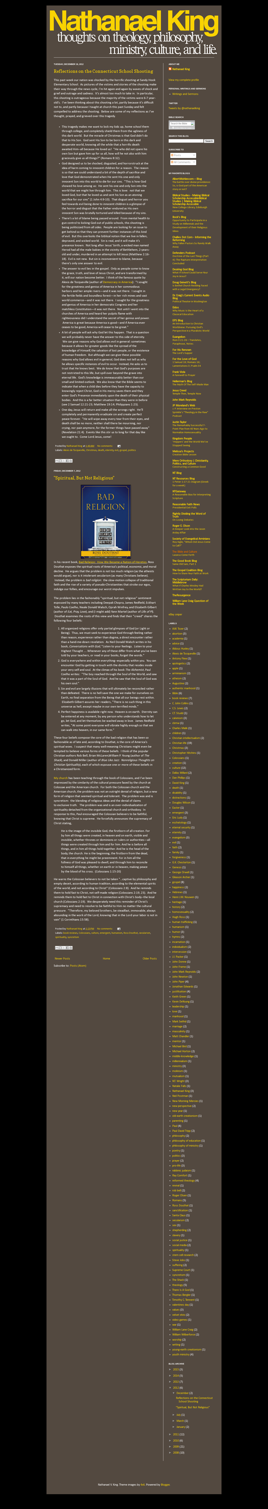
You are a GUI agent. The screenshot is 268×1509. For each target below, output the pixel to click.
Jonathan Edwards (182, 986)
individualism (179, 947)
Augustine (178, 683)
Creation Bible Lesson (184, 454)
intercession (179, 952)
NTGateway (179, 491)
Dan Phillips (179, 777)
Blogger (165, 1484)
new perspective (182, 1106)
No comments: (105, 446)
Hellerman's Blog (182, 381)
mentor (176, 1041)
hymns (176, 937)
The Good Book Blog (184, 561)
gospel (123, 450)
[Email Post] (118, 446)
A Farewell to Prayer (183, 375)
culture (95, 933)
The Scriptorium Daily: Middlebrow (185, 581)
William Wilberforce (183, 1334)
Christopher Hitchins (184, 753)
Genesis (177, 867)
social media (179, 1245)
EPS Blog (177, 320)
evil (116, 450)
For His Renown (181, 350)
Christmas (91, 450)
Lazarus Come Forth (183, 555)
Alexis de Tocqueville (74, 450)
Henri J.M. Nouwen (183, 897)
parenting (177, 1120)
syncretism (73, 937)
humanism (117, 933)
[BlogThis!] (60, 461)
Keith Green (179, 996)
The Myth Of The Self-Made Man (190, 384)
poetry (176, 1150)
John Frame (179, 967)
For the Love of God (184, 359)
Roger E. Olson (181, 525)
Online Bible (179, 128)
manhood (178, 1016)
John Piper (178, 981)
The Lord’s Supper (182, 353)
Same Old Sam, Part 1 (184, 564)
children (176, 733)
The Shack (178, 1280)
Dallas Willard (180, 773)
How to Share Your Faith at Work (190, 573)
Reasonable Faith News (186, 504)
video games (179, 1319)
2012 (176, 1387)
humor (176, 932)
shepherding (179, 1230)
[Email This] (57, 461)
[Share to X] (64, 461)
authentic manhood (183, 688)
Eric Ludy (177, 817)
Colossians (84, 933)
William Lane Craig (182, 1329)
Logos (189, 128)
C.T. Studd (177, 713)
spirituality (60, 937)
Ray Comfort (179, 1175)
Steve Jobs (178, 1260)
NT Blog (177, 473)
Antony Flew (179, 658)
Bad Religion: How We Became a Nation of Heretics (113, 562)
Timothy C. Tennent (183, 1300)
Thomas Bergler (181, 1295)
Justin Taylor (179, 422)
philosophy (178, 1135)
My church (61, 778)
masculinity (178, 1031)
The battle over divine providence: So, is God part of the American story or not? (191, 186)
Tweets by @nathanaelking (184, 108)
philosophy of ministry (185, 1145)
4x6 (143, 1484)
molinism (177, 1071)
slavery (176, 1235)
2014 (176, 1375)
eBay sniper (175, 614)
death (101, 450)
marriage (177, 1026)
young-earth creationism (186, 1349)
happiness (178, 887)
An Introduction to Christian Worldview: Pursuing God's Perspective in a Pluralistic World (190, 327)
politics (132, 450)
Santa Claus (179, 1215)
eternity (109, 450)
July (178, 1415)
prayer (176, 1160)
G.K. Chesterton (181, 862)
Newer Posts (62, 958)
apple (175, 668)
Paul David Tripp (181, 1131)
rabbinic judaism (181, 1170)
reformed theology (183, 1180)
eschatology (179, 822)
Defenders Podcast (183, 253)
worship (177, 1339)
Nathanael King (181, 69)
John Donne (179, 961)
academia (177, 638)
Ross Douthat (131, 933)
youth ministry (180, 1354)
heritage (177, 902)
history (176, 907)
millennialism (179, 1061)
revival (176, 1185)
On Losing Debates (182, 520)
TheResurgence (181, 595)
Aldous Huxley (180, 648)
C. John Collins (180, 703)
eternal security (181, 827)
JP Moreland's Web (183, 405)
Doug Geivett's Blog (184, 282)
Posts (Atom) (78, 965)
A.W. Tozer (178, 628)
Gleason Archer (181, 877)
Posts (177, 155)
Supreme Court (181, 1270)
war (174, 1324)
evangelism (178, 837)
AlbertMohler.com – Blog (187, 179)
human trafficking (182, 922)
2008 (176, 1452)
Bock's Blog (179, 217)
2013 (176, 1381)
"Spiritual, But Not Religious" (84, 478)
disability (177, 792)
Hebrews (177, 892)
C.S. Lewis (178, 708)
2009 (176, 1446)
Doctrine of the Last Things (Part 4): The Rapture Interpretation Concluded (190, 260)
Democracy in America (117, 282)
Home (106, 958)
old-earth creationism (185, 1116)
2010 (176, 1440)
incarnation (178, 942)
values (176, 1309)
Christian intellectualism (186, 738)
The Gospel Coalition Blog (187, 570)
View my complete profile (184, 80)
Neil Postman (180, 1096)
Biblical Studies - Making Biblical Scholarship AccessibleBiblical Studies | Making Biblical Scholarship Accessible (190, 200)
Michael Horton (181, 1051)
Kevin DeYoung (181, 1001)
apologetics (179, 663)
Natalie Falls (179, 1086)
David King (178, 783)
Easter (176, 807)
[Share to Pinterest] (71, 461)
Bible (175, 693)
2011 (176, 1434)
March (180, 1421)
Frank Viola (178, 372)
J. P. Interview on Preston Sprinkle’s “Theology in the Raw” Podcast (190, 412)
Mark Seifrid (179, 1021)
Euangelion (178, 337)
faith (175, 847)
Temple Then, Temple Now (186, 393)
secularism (144, 933)
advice (176, 643)
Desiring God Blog (183, 269)
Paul (174, 1126)
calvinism (177, 718)
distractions (179, 797)
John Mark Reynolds (184, 399)
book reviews (70, 933)
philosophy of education (186, 1140)
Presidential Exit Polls (184, 507)
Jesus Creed (179, 390)
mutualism (178, 1076)
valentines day (180, 1304)
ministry (177, 1066)
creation (177, 763)
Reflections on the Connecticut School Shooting (103, 71)
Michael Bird (179, 1046)
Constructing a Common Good (189, 467)
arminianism (179, 673)
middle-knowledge (183, 1056)
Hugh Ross (178, 917)
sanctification (180, 1210)
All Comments (182, 162)
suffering (177, 1265)
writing (176, 1344)
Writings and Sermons (185, 94)
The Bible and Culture (184, 551)
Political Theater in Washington (189, 301)
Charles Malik (180, 728)
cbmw (175, 723)
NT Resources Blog (183, 478)
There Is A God (181, 1290)
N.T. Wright (178, 1081)
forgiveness (179, 857)
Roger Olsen (179, 1195)
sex (174, 1225)
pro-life (176, 1165)
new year (177, 1111)
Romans (177, 1200)
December (182, 1393)
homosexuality (181, 912)
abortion (177, 633)
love (174, 1011)
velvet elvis (178, 1315)
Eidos (175, 307)
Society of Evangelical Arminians (191, 538)
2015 (176, 1369)
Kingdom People (182, 438)
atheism (177, 678)
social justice (179, 1240)
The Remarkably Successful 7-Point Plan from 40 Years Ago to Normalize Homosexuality (189, 429)
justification (179, 991)
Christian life (179, 743)
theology (177, 1285)
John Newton (180, 976)
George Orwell (180, 872)
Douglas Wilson (181, 802)
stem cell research (183, 1255)
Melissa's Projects (183, 451)
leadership (178, 1006)
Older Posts (150, 958)
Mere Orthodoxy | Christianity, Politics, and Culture (190, 462)
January (181, 1427)
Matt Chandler (180, 1036)
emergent (105, 933)
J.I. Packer (178, 956)
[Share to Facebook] (67, 461)
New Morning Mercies (185, 1101)
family (175, 852)
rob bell (176, 1190)
